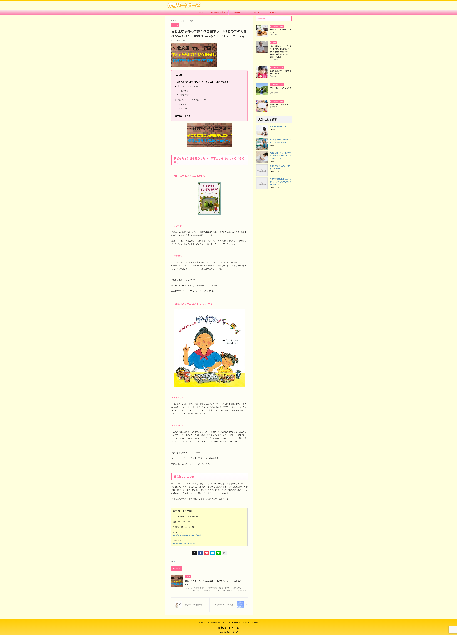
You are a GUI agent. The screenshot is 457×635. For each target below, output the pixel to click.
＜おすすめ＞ (184, 95)
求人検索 (237, 12)
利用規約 (202, 622)
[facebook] (200, 553)
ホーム (183, 12)
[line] (218, 553)
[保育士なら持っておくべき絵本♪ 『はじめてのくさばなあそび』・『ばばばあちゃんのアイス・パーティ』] (212, 553)
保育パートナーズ (228, 627)
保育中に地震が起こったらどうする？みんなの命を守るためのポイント (280, 182)
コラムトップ (201, 12)
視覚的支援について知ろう (280, 104)
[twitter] (194, 553)
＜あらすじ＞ (184, 91)
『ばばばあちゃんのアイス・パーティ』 (193, 100)
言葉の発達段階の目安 (278, 126)
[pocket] (206, 553)
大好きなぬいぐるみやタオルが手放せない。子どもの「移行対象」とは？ (280, 155)
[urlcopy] (224, 553)
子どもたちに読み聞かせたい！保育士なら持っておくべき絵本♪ (202, 81)
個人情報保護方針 (214, 622)
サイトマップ (227, 622)
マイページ (255, 12)
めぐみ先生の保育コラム (219, 12)
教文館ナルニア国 (182, 116)
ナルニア (177, 562)
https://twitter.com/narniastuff (184, 543)
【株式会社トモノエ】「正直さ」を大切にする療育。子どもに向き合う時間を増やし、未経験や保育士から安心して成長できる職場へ (280, 51)
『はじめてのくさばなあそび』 (189, 86)
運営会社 (246, 622)
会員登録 (273, 12)
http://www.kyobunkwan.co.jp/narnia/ (187, 535)
